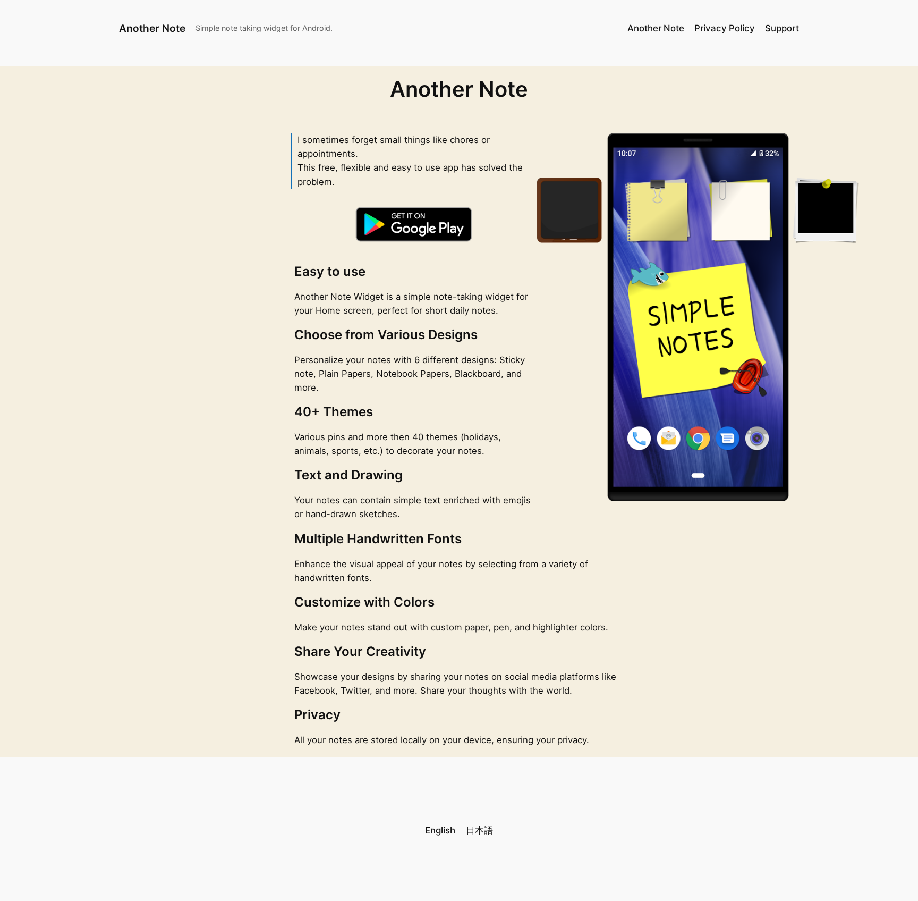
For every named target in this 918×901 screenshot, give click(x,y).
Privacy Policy (724, 28)
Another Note (152, 28)
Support (782, 28)
